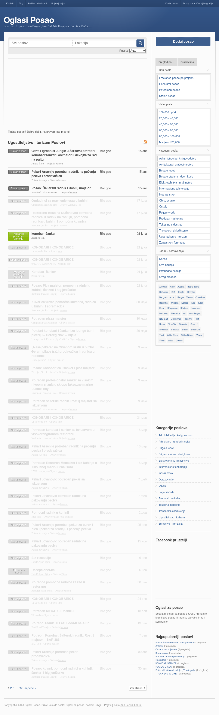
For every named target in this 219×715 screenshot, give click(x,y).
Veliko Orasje (187, 335)
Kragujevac (172, 308)
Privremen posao (169, 90)
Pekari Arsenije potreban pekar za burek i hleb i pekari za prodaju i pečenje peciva (62, 526)
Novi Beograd (195, 313)
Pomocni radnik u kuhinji (50, 512)
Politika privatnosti (37, 3)
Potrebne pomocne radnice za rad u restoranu (58, 584)
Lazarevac (195, 308)
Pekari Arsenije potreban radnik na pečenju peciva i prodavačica (63, 173)
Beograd (191, 292)
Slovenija (183, 324)
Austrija (181, 286)
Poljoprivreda (167, 212)
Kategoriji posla (168, 150)
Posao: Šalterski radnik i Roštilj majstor (61, 188)
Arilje (172, 286)
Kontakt (10, 3)
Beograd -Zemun (185, 297)
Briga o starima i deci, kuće (176, 176)
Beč (173, 292)
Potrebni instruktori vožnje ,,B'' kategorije (175, 670)
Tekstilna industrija (170, 224)
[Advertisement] (77, 93)
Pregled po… (166, 62)
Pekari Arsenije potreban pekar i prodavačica (55, 653)
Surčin (185, 329)
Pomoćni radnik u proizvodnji (169, 656)
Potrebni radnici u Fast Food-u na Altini (60, 623)
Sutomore (195, 329)
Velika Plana (172, 335)
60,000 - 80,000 (168, 130)
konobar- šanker (43, 233)
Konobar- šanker (43, 271)
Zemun (179, 340)
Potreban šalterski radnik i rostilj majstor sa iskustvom (64, 403)
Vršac (170, 340)
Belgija (181, 292)
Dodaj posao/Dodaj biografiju (198, 3)
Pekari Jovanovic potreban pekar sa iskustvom (58, 481)
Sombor (194, 324)
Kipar (200, 302)
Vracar (199, 335)
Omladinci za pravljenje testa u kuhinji (59, 200)
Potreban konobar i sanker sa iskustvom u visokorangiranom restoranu (63, 431)
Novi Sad (163, 318)
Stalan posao (167, 96)
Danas (163, 259)
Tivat (161, 335)
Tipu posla (164, 70)
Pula (197, 318)
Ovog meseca (167, 277)
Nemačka (175, 313)
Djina (64, 561)
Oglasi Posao (29, 19)
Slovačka (172, 324)
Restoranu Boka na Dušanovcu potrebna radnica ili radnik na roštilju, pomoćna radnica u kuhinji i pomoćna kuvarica (61, 217)
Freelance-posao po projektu (176, 78)
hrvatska (174, 302)
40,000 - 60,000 (168, 124)
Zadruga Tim (74, 204)
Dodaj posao (171, 3)
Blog (21, 3)
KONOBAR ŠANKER (166, 663)
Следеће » (29, 688)
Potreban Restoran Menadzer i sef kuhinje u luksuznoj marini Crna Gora (64, 464)
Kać (193, 302)
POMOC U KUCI (164, 666)
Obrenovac (176, 318)
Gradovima (187, 62)
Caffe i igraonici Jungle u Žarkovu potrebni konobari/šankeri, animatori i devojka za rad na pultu (64, 155)
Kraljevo (184, 308)
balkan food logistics (62, 516)
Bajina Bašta (193, 286)
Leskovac (163, 313)
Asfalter (159, 645)
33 (20, 688)
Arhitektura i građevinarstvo (176, 164)
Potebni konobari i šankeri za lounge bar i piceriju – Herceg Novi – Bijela (62, 332)
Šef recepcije (41, 557)
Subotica (175, 329)
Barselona (163, 292)
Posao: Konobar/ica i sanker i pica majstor (63, 368)
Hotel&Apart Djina (40, 561)
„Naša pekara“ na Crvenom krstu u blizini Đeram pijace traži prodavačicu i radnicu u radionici (63, 351)
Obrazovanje (167, 200)
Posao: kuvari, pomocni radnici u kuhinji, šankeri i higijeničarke (62, 670)
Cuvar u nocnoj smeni (166, 649)
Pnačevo (188, 318)
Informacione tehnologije (174, 188)
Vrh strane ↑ (137, 688)
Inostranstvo (167, 194)
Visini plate (165, 104)
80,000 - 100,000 (169, 136)
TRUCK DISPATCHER (166, 673)
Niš (184, 313)
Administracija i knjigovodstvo (177, 158)
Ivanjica (184, 302)
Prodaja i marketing (171, 218)
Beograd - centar (166, 297)
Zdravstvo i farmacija (172, 242)
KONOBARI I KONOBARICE (52, 247)
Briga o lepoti (167, 170)
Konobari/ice (161, 653)
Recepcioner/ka (43, 569)
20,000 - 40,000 (168, 118)
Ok (140, 43)
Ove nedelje (166, 265)
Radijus (124, 50)
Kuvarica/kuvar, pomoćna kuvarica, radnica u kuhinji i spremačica (63, 304)
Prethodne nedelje (170, 271)
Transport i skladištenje (173, 230)
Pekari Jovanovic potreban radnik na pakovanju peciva (58, 497)
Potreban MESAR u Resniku (52, 610)
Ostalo (163, 206)
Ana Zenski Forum (131, 705)
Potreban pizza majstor (48, 318)
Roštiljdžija (160, 659)
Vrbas (162, 340)
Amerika (163, 286)
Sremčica (163, 329)
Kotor (161, 308)
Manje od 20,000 (169, 142)
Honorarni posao (169, 84)
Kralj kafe (36, 516)
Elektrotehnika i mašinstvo (175, 182)
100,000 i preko (168, 112)
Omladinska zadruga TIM (44, 204)
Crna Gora (200, 297)
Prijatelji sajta (58, 3)
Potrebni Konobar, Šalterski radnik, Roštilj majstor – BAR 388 (62, 637)
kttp (60, 251)
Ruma (162, 324)
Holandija (163, 302)
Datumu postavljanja (171, 251)
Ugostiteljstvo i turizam (173, 236)
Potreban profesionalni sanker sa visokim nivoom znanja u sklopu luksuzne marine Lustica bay (62, 384)
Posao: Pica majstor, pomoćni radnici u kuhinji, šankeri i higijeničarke (60, 287)
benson (59, 163)
